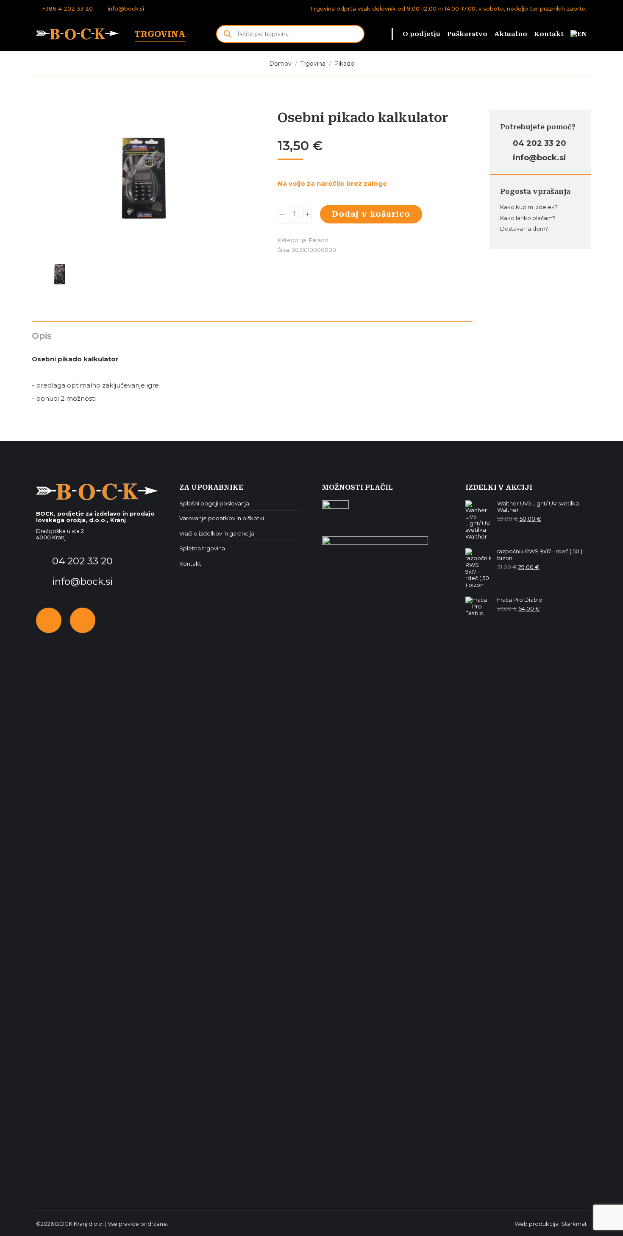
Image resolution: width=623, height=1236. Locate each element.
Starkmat (574, 1223)
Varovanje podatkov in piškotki (221, 518)
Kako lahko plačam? (527, 218)
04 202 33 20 (538, 143)
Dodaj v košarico (371, 213)
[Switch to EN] (578, 34)
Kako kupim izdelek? (529, 207)
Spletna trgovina (202, 548)
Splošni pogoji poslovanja (214, 503)
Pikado (318, 240)
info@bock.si (126, 8)
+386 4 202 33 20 (67, 8)
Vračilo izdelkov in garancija (216, 533)
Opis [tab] (42, 336)
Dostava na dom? (524, 228)
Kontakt (190, 564)
